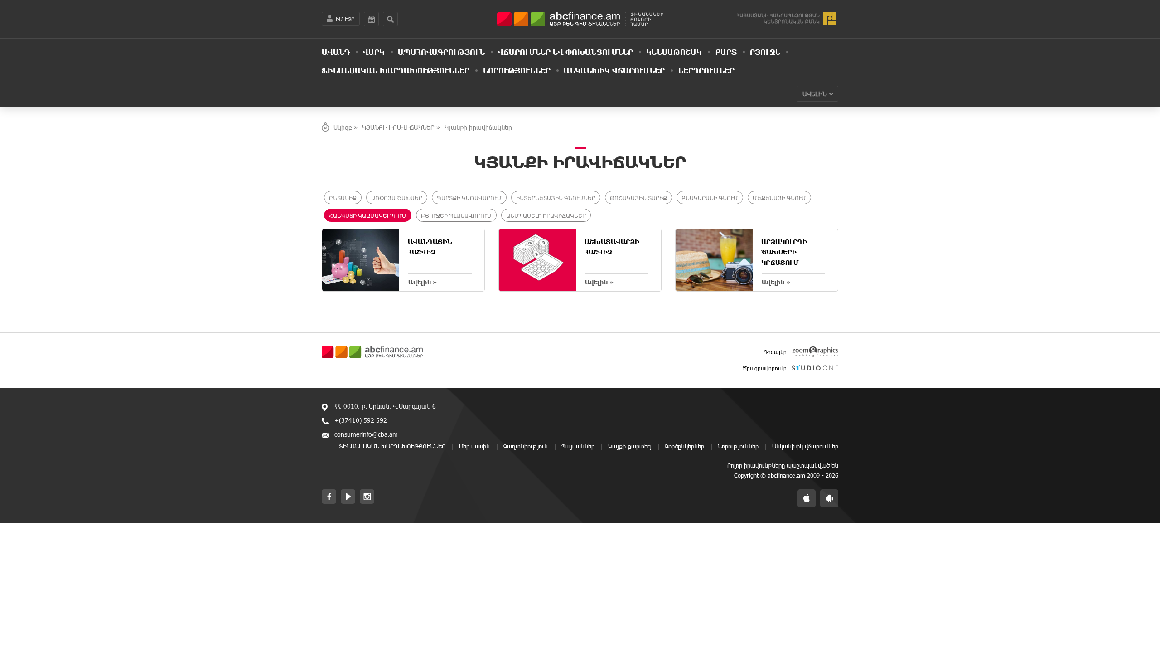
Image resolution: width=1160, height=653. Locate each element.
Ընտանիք (343, 197)
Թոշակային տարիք (638, 197)
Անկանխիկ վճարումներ (614, 70)
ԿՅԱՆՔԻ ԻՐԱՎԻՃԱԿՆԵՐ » (401, 127)
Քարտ (726, 51)
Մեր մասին (474, 446)
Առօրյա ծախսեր (396, 197)
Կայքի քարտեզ (629, 446)
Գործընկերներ (684, 446)
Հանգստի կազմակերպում (367, 215)
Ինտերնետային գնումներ (555, 197)
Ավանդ (336, 51)
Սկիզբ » (346, 127)
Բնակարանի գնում (710, 197)
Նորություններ (517, 70)
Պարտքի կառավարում (469, 197)
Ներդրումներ (706, 70)
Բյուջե (765, 51)
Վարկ (374, 51)
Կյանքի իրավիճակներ (478, 127)
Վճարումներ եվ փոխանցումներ (565, 51)
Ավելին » (422, 282)
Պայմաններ (577, 446)
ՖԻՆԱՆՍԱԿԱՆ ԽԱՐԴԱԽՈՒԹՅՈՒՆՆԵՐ (395, 70)
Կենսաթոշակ (674, 51)
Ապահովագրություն (441, 51)
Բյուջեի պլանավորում (456, 215)
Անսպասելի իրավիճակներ (546, 215)
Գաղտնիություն (525, 446)
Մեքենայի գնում (779, 197)
